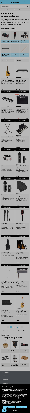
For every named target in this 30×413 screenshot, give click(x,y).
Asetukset (4, 400)
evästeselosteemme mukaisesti (8, 391)
